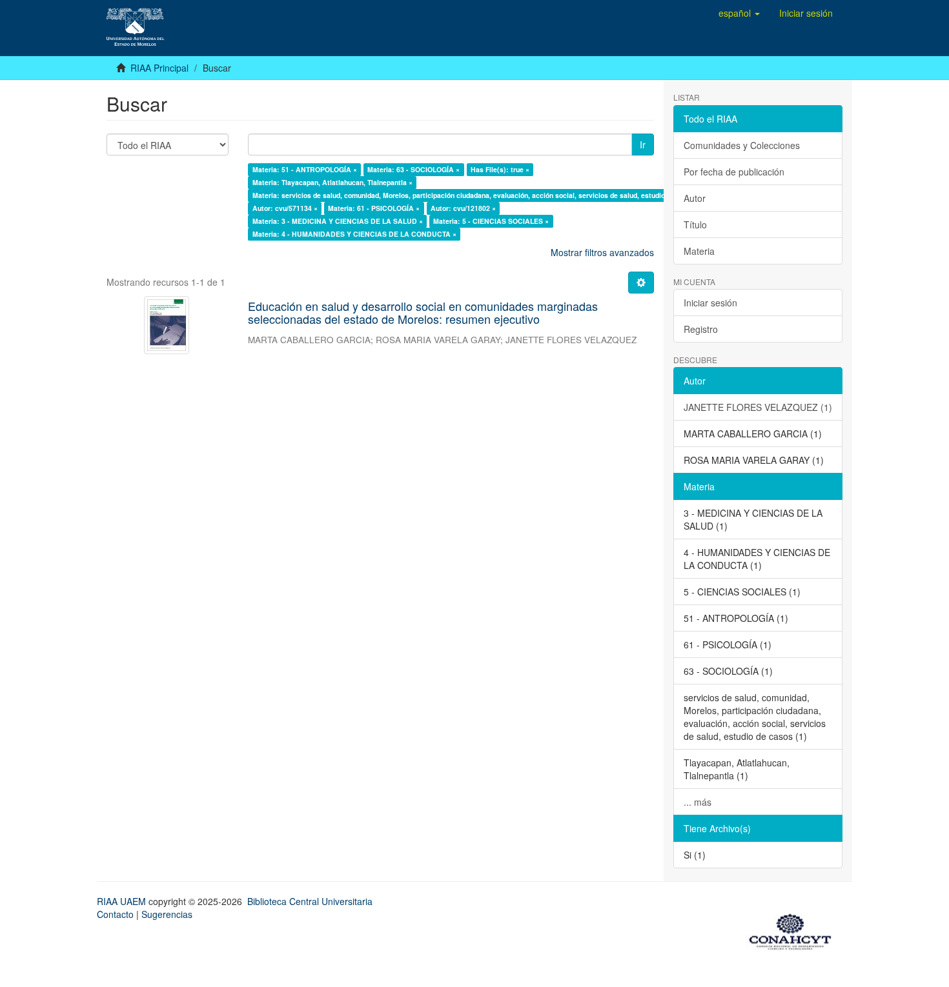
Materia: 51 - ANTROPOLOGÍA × (304, 169)
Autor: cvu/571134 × (285, 208)
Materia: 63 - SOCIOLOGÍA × (413, 169)
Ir (643, 144)
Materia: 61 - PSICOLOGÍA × (374, 208)
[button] (739, 13)
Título (695, 224)
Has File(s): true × (500, 169)
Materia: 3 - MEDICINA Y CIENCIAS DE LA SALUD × (337, 221)
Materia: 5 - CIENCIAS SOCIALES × (491, 221)
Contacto (115, 914)
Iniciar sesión (710, 302)
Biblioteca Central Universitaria (309, 901)
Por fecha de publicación (734, 171)
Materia (699, 250)
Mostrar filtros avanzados (602, 252)
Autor (695, 198)
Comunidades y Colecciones (742, 145)
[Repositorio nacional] (794, 929)
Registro (701, 329)
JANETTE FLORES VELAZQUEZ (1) (758, 407)
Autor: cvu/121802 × (463, 208)
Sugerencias (166, 914)
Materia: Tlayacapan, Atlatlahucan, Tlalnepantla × (332, 182)
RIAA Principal (159, 67)
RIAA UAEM (122, 901)
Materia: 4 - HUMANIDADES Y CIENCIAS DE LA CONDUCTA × (354, 234)
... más (697, 801)
